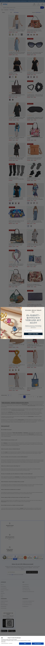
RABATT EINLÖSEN (33, 333)
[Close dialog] (43, 308)
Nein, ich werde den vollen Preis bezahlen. (33, 336)
